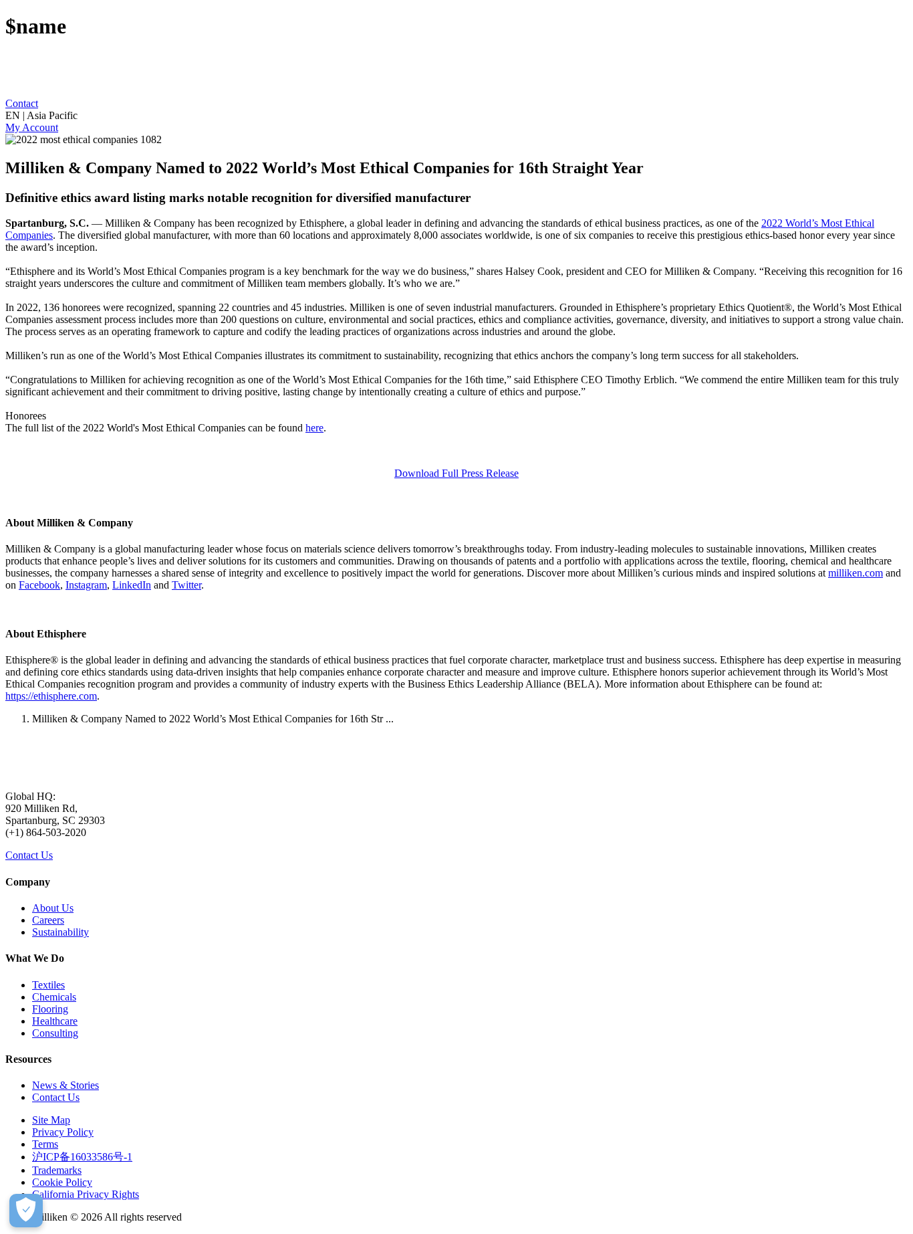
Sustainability (60, 932)
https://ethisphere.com (51, 696)
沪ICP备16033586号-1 (82, 1156)
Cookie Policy (62, 1182)
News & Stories (65, 1085)
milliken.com (855, 573)
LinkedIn (131, 585)
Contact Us (29, 855)
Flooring (50, 1009)
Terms (45, 1144)
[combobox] (456, 116)
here (314, 427)
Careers (48, 920)
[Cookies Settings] (26, 1210)
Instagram (86, 585)
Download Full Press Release (456, 473)
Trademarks (57, 1170)
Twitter (186, 585)
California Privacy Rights (85, 1194)
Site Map (51, 1120)
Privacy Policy (63, 1132)
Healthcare (55, 1021)
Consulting (55, 1033)
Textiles (48, 985)
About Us (53, 908)
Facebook (39, 585)
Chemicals (54, 997)
